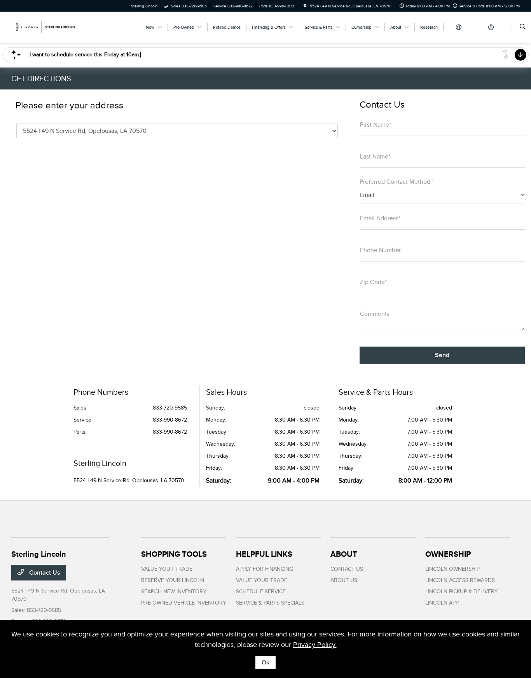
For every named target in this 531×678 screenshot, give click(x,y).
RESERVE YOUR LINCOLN (172, 580)
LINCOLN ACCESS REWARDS (460, 580)
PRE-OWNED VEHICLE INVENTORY (183, 603)
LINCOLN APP (442, 603)
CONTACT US (346, 569)
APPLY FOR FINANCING (264, 569)
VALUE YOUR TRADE (166, 569)
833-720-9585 (170, 408)
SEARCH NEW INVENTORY (173, 591)
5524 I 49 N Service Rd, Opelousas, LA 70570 (128, 480)
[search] (523, 27)
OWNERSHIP (448, 554)
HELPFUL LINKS (264, 554)
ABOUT (343, 554)
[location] (305, 6)
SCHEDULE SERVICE (261, 591)
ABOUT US (343, 580)
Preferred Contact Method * (397, 181)
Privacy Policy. (315, 644)
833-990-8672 (170, 420)
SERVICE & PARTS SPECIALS (270, 603)
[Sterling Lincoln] (46, 26)
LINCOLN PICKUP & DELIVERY (461, 591)
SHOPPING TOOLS (174, 554)
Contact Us (44, 573)
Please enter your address (69, 105)
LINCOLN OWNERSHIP (452, 569)
